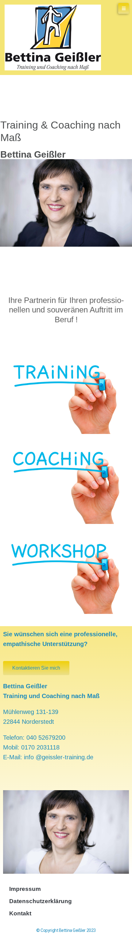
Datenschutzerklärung (40, 901)
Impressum (25, 889)
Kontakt (20, 913)
